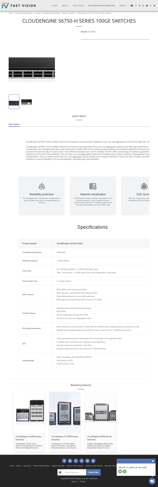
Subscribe (93, 472)
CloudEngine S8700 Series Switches (99, 438)
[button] (136, 5)
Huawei (38, 13)
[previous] (12, 61)
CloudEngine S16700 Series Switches (28, 438)
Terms (73, 481)
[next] (51, 61)
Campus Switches (68, 13)
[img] (29, 412)
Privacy (82, 481)
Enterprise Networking (51, 13)
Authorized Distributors (24, 13)
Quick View (29, 432)
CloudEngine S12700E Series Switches (64, 438)
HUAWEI (92, 31)
